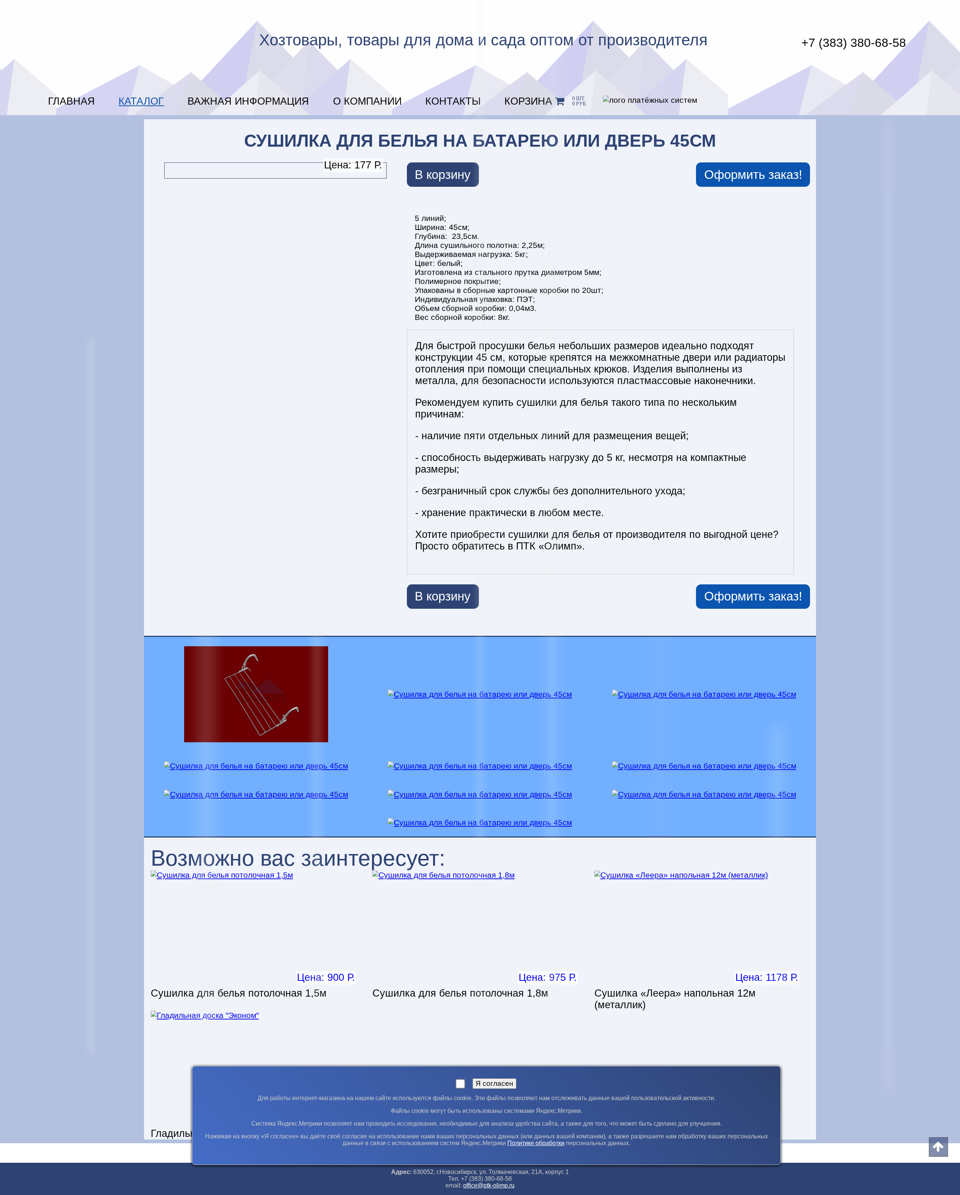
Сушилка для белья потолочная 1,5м (239, 993)
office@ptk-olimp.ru (488, 1185)
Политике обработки (535, 1143)
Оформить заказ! (753, 175)
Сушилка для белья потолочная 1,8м (460, 993)
